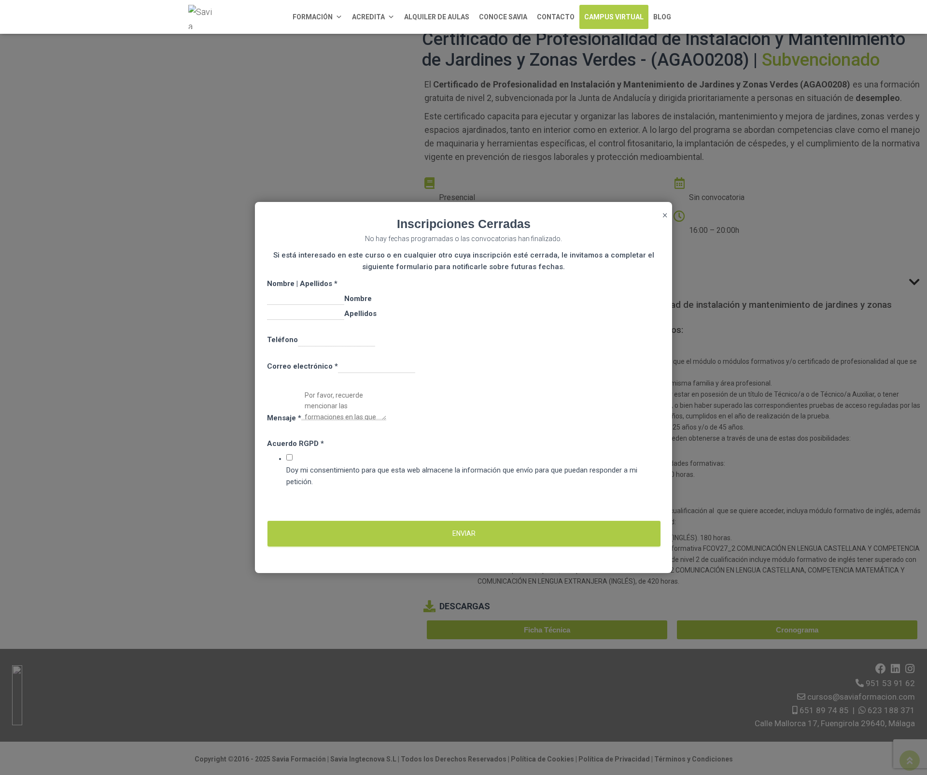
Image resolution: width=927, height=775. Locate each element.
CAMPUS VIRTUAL (614, 17)
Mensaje (284, 418)
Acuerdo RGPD (295, 443)
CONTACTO (556, 17)
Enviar (464, 533)
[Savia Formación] (200, 17)
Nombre (358, 298)
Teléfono (282, 339)
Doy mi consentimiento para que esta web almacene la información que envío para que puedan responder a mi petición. (461, 476)
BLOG (662, 17)
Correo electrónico (302, 366)
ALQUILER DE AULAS (436, 17)
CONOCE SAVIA (503, 17)
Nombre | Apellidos (302, 283)
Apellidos (360, 313)
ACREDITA (368, 17)
